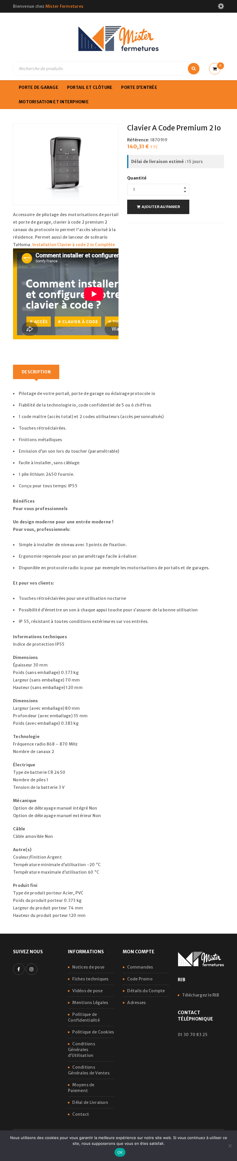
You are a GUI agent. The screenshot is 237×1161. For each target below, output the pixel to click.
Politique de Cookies (93, 1032)
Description (36, 371)
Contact (80, 1114)
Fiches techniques (90, 979)
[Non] (230, 1146)
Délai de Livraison (90, 1102)
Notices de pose (88, 967)
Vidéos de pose (87, 990)
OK (120, 1152)
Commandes (140, 967)
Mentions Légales (90, 1002)
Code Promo (140, 979)
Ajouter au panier (161, 206)
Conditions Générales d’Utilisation (81, 1049)
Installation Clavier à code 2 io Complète (73, 244)
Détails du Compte (146, 990)
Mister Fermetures (64, 6)
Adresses (136, 1002)
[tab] (36, 372)
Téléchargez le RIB (200, 995)
